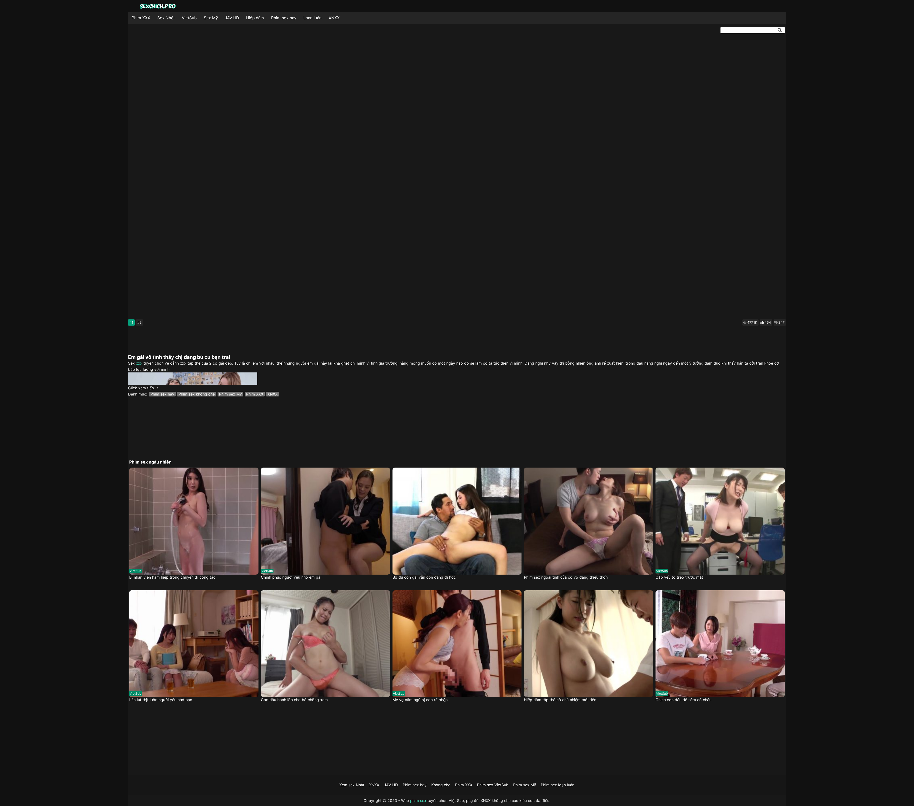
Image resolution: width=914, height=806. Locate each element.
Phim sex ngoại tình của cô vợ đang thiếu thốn (566, 577)
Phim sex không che (197, 394)
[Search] (780, 30)
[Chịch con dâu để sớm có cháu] (720, 643)
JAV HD (232, 17)
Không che (440, 784)
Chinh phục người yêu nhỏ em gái (291, 577)
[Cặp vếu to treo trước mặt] (720, 521)
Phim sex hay (283, 17)
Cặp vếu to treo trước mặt (679, 577)
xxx (139, 363)
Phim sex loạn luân (557, 784)
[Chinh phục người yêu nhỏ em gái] (325, 521)
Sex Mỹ (211, 17)
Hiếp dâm (255, 17)
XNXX (334, 17)
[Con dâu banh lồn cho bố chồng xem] (325, 643)
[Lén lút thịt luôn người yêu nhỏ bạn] (194, 643)
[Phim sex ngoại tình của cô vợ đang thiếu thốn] (588, 521)
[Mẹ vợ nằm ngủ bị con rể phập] (457, 643)
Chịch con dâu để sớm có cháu (683, 699)
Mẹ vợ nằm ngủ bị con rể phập (420, 699)
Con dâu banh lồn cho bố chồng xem (294, 699)
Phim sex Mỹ (230, 394)
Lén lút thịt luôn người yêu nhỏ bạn (160, 699)
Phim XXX (141, 17)
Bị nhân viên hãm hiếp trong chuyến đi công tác (172, 577)
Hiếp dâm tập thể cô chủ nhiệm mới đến (560, 699)
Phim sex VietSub (492, 784)
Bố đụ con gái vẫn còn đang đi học (424, 577)
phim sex (418, 800)
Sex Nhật (166, 17)
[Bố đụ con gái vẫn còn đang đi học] (457, 521)
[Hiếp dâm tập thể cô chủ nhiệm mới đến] (588, 643)
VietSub (189, 17)
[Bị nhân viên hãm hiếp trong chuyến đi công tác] (194, 521)
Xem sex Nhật (351, 784)
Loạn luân (312, 17)
